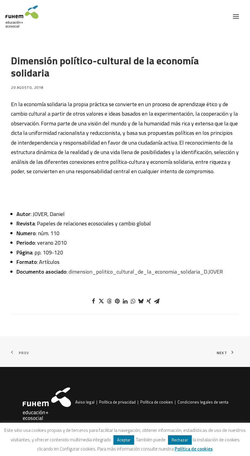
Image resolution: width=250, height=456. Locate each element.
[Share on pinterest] (117, 301)
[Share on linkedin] (125, 301)
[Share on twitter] (101, 301)
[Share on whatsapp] (133, 301)
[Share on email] (156, 301)
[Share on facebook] (93, 301)
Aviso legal (85, 402)
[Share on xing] (148, 301)
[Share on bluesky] (141, 301)
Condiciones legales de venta (202, 402)
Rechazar (180, 440)
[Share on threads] (109, 301)
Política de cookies (156, 402)
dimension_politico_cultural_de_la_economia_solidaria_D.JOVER (146, 271)
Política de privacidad (117, 402)
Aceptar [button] (123, 440)
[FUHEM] (19, 16)
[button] (236, 16)
